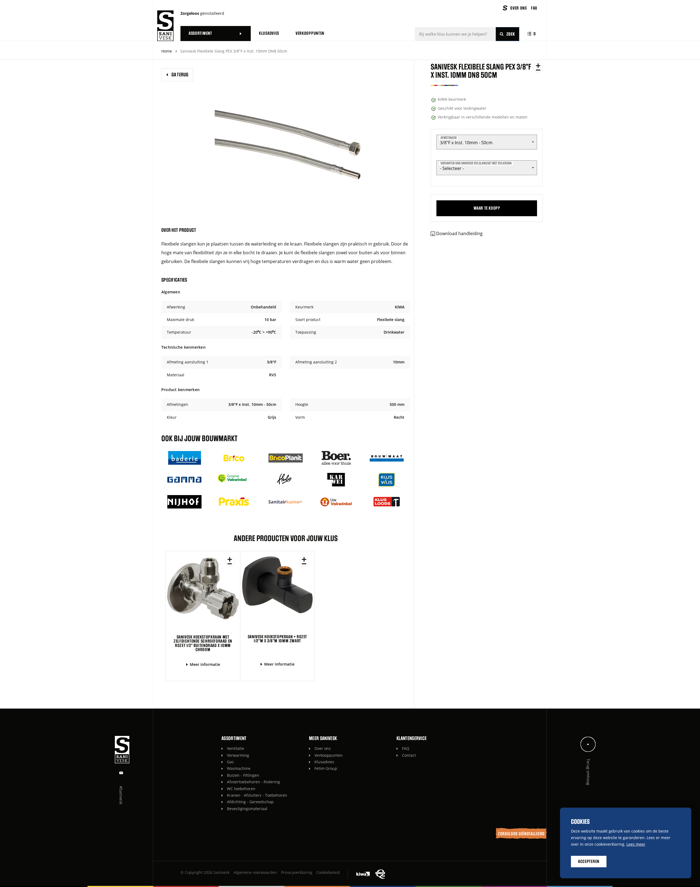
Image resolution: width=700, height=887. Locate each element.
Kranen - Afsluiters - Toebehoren (257, 795)
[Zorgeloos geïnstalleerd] (165, 25)
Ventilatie (235, 748)
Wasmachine (238, 768)
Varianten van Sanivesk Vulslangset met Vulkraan (476, 163)
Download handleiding (459, 233)
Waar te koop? (487, 208)
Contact (409, 755)
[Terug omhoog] (588, 744)
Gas (230, 761)
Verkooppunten (328, 755)
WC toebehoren (241, 788)
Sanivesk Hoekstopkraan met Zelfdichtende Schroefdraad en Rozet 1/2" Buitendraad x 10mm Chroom (203, 643)
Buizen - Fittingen (243, 775)
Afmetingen (449, 138)
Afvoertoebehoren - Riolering (253, 781)
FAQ (405, 748)
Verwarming (238, 755)
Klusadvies (324, 761)
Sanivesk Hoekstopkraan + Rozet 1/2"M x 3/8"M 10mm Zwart (277, 639)
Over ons (322, 748)
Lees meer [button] (635, 844)
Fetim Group (325, 768)
